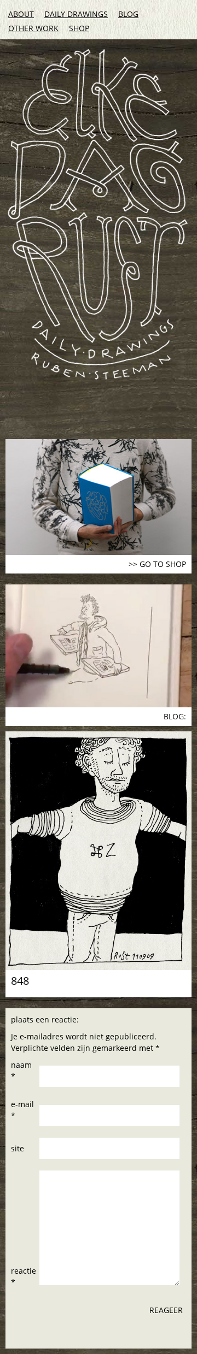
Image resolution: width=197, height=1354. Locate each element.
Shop (79, 28)
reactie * (23, 1276)
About (21, 14)
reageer (166, 1310)
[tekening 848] (98, 850)
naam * (21, 1070)
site (17, 1148)
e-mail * (22, 1110)
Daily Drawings (76, 14)
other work (33, 28)
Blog (128, 14)
